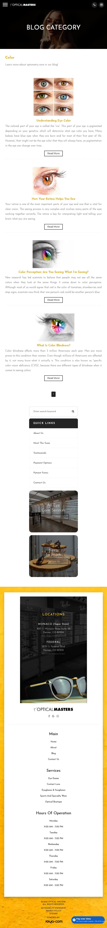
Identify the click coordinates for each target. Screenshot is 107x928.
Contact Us (39, 483)
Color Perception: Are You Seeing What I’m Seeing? (53, 272)
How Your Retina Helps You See (53, 199)
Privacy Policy (53, 911)
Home (53, 742)
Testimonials (39, 453)
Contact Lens (53, 784)
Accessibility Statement (53, 908)
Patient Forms (40, 473)
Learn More (53, 517)
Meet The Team (41, 443)
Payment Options (42, 463)
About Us (38, 433)
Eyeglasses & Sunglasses (53, 790)
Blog (53, 753)
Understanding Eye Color (53, 120)
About (53, 748)
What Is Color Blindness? (53, 345)
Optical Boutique (53, 802)
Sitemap (53, 914)
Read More (53, 153)
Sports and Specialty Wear (53, 796)
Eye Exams (53, 778)
